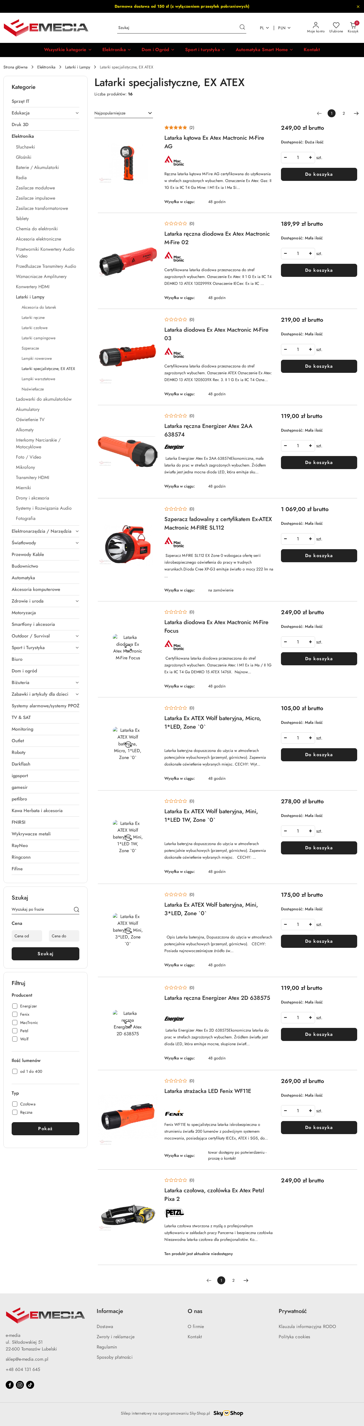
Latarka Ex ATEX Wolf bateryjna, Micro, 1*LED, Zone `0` (212, 722)
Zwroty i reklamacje (116, 1336)
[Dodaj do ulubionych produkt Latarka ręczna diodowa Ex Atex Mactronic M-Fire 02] (151, 226)
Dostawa (105, 1326)
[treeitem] (45, 101)
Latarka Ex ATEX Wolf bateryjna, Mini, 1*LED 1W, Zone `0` (211, 815)
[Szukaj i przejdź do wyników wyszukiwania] (242, 28)
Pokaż (45, 1128)
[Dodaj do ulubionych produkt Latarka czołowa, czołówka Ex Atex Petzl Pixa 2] (151, 1183)
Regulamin (107, 1347)
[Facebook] (10, 1385)
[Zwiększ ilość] (310, 157)
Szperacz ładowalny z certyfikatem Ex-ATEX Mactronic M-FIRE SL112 (218, 523)
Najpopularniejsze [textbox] (109, 113)
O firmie (196, 1326)
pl (262, 28)
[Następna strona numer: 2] (356, 113)
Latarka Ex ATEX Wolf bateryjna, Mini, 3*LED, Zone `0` (211, 909)
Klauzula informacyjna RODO (307, 1326)
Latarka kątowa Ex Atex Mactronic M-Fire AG (214, 142)
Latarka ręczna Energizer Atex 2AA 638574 (208, 430)
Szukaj (46, 953)
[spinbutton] (298, 157)
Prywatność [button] (293, 1311)
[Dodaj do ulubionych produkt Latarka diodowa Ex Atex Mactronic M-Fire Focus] (151, 614)
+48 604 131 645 (23, 1369)
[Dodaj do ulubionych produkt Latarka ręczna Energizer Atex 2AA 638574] (151, 418)
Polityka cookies (294, 1336)
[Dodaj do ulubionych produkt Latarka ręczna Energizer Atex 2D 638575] (151, 990)
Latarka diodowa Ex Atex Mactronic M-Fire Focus (216, 626)
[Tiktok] (30, 1385)
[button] (68, 50)
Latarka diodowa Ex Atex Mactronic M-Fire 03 (216, 334)
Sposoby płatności (115, 1357)
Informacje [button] (110, 1311)
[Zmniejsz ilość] (285, 157)
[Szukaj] (76, 910)
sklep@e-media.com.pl (27, 1359)
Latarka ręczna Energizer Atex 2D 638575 (217, 998)
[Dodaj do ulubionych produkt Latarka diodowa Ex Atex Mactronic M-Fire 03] (151, 322)
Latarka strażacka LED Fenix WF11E (207, 1091)
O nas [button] (195, 1311)
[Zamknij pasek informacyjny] (358, 6)
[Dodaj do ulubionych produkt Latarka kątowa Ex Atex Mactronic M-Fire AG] (151, 130)
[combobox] (123, 113)
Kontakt (195, 1336)
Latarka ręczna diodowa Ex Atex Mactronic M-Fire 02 (217, 238)
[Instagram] (20, 1385)
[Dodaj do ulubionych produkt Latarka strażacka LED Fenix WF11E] (151, 1083)
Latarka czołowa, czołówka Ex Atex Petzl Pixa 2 (214, 1194)
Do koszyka (319, 174)
